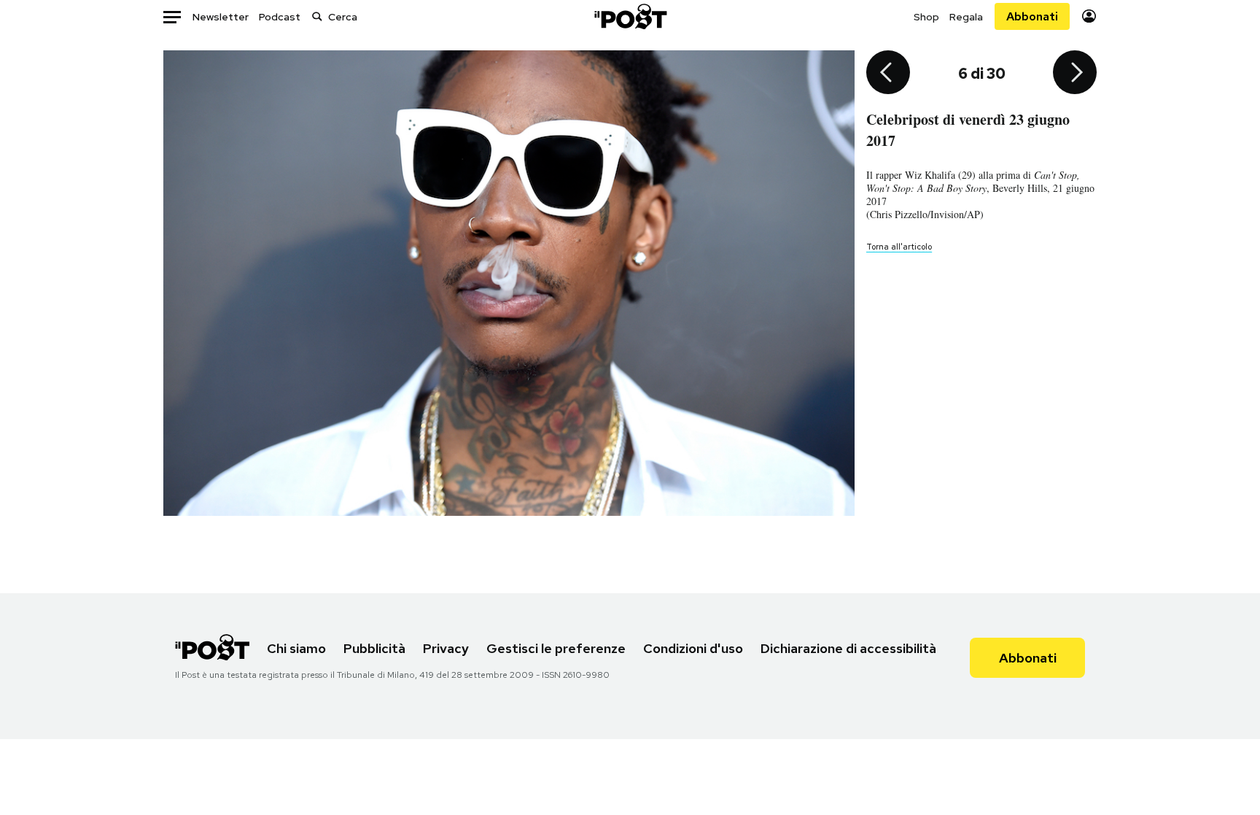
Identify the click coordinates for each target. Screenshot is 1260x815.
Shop (926, 16)
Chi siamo (296, 648)
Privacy (446, 648)
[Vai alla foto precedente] (888, 73)
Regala (966, 16)
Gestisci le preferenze (556, 648)
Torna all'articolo (899, 247)
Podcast (279, 16)
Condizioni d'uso (693, 648)
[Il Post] (630, 16)
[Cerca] (317, 16)
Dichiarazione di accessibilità (848, 648)
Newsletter (220, 16)
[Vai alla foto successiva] (1075, 73)
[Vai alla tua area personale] (1089, 16)
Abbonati (1032, 16)
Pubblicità (374, 648)
